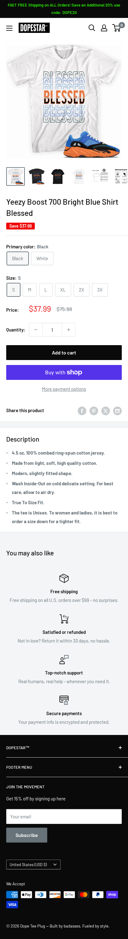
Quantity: (15, 329)
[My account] (104, 27)
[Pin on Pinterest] (93, 410)
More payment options (64, 389)
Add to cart (64, 352)
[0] (117, 28)
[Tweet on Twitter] (105, 410)
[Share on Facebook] (82, 410)
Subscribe (27, 835)
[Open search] (92, 27)
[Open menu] (9, 28)
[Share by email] (117, 410)
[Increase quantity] (68, 329)
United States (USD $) (28, 864)
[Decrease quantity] (35, 329)
